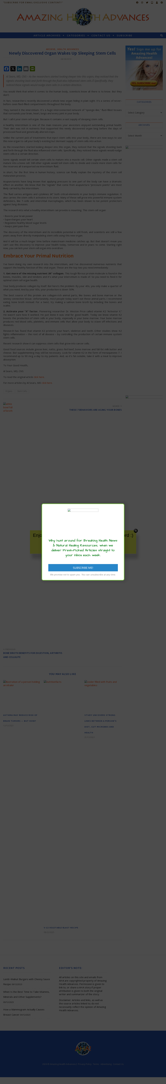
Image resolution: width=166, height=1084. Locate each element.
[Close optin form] (120, 509)
